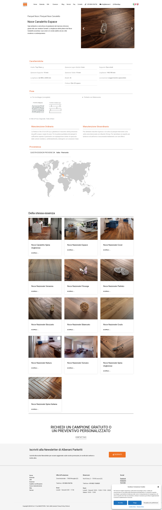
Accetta (120, 503)
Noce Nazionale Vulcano (78, 362)
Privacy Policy (140, 507)
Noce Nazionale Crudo (113, 324)
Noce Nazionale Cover (113, 245)
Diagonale (42, 119)
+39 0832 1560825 (94, 483)
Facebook (123, 479)
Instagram (123, 481)
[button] (158, 487)
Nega (134, 503)
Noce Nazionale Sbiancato (78, 324)
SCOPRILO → (35, 253)
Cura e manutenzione (35, 486)
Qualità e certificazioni (35, 484)
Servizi (69, 4)
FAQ (30, 488)
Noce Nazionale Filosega (78, 286)
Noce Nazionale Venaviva (42, 286)
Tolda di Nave (50, 119)
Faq (74, 4)
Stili (48, 4)
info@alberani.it (105, 4)
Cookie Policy (132, 507)
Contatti (80, 4)
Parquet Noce (33, 16)
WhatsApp (117, 4)
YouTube (123, 483)
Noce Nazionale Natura (41, 362)
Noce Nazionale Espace (77, 245)
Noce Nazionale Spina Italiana (44, 404)
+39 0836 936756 (92, 4)
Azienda (41, 4)
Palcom (68, 506)
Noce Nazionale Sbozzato (42, 324)
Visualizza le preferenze (151, 503)
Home (35, 4)
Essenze (55, 4)
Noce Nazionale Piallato (113, 286)
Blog (63, 4)
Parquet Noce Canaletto (50, 16)
